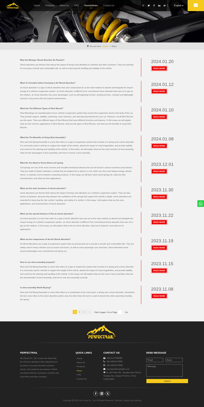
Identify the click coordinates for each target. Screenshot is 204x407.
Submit (167, 381)
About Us (64, 5)
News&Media (91, 5)
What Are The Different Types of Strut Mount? (41, 108)
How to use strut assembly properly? (37, 262)
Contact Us (108, 5)
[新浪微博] (164, 5)
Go (126, 312)
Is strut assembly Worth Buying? (35, 287)
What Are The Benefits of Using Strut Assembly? (43, 137)
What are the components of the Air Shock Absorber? (45, 239)
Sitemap (118, 400)
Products (49, 5)
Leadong (137, 400)
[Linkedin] (159, 5)
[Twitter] (148, 5)
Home (37, 5)
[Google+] (143, 5)
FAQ (76, 5)
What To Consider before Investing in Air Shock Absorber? (47, 83)
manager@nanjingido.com (118, 369)
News (79, 371)
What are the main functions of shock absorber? (43, 188)
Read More (159, 68)
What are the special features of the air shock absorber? (46, 214)
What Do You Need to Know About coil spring (41, 163)
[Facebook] (154, 5)
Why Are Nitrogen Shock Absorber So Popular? (42, 60)
